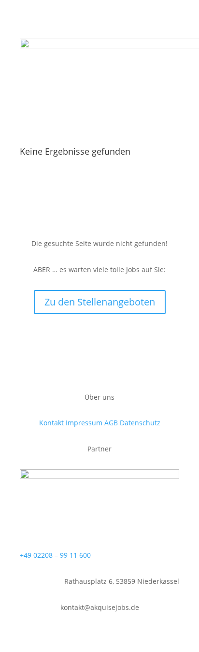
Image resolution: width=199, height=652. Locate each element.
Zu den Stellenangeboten (99, 301)
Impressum (84, 422)
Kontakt (51, 422)
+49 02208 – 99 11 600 (55, 555)
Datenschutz (140, 422)
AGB (111, 422)
